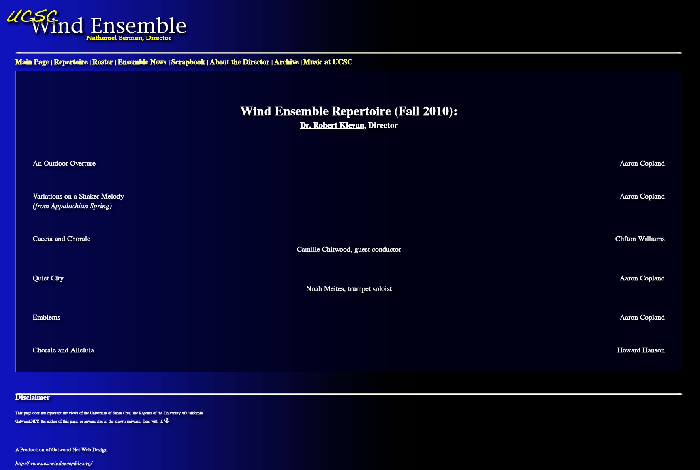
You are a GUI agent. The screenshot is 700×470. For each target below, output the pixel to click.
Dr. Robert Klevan (332, 125)
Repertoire (71, 61)
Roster (102, 61)
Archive (286, 61)
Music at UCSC (327, 61)
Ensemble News (142, 61)
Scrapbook (188, 61)
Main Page (32, 61)
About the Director (239, 61)
